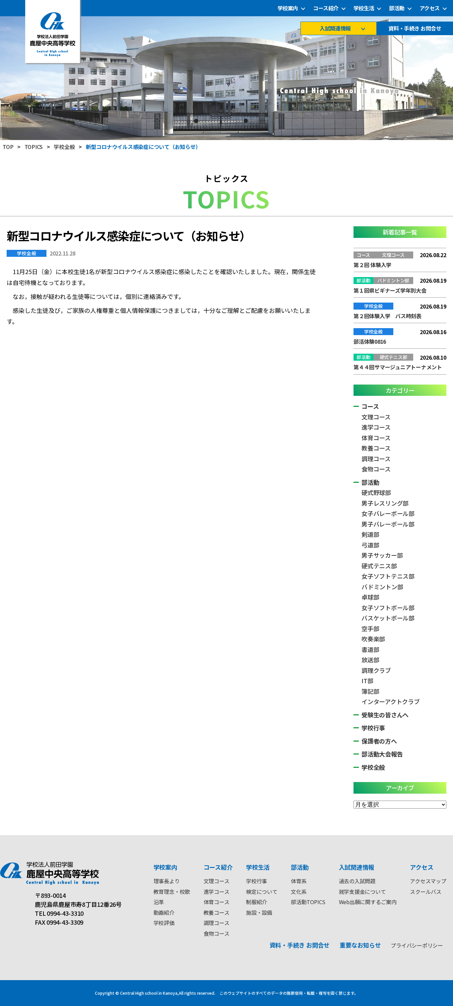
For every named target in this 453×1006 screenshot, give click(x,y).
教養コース (376, 448)
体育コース (376, 437)
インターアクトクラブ (390, 701)
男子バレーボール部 (388, 524)
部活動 (397, 8)
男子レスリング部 (385, 503)
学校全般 (26, 253)
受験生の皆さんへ (385, 714)
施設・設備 (259, 912)
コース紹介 (326, 8)
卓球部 (370, 597)
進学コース (376, 427)
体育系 (298, 881)
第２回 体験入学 (372, 265)
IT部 (367, 680)
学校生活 (364, 8)
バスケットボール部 (388, 617)
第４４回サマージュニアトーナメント (398, 367)
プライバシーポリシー (417, 945)
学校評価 (164, 923)
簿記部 (370, 691)
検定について (262, 892)
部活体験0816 (370, 341)
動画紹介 (164, 912)
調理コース (376, 458)
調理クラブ (376, 670)
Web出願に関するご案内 (368, 902)
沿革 (159, 902)
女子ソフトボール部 (388, 607)
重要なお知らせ (360, 945)
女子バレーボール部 (388, 513)
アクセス (430, 8)
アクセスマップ (428, 881)
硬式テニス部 (379, 565)
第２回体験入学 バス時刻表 (387, 316)
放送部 (370, 659)
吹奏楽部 (373, 638)
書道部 (370, 649)
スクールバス (425, 892)
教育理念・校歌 (172, 892)
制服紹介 (256, 902)
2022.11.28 (62, 253)
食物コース (376, 469)
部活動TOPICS (308, 902)
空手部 (370, 628)
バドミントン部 (382, 586)
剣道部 (370, 534)
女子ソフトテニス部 (388, 576)
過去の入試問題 (357, 881)
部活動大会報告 (382, 754)
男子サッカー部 (382, 555)
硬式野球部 (376, 492)
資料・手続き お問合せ (414, 28)
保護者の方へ (379, 741)
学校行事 (373, 727)
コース (370, 406)
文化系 (298, 892)
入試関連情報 (335, 28)
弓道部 (370, 544)
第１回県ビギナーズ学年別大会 (390, 290)
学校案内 (288, 8)
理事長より (167, 881)
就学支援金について (362, 892)
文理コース (376, 416)
